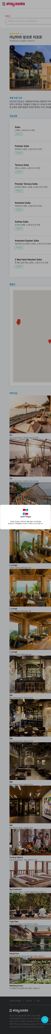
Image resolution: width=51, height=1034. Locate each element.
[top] (44, 1019)
